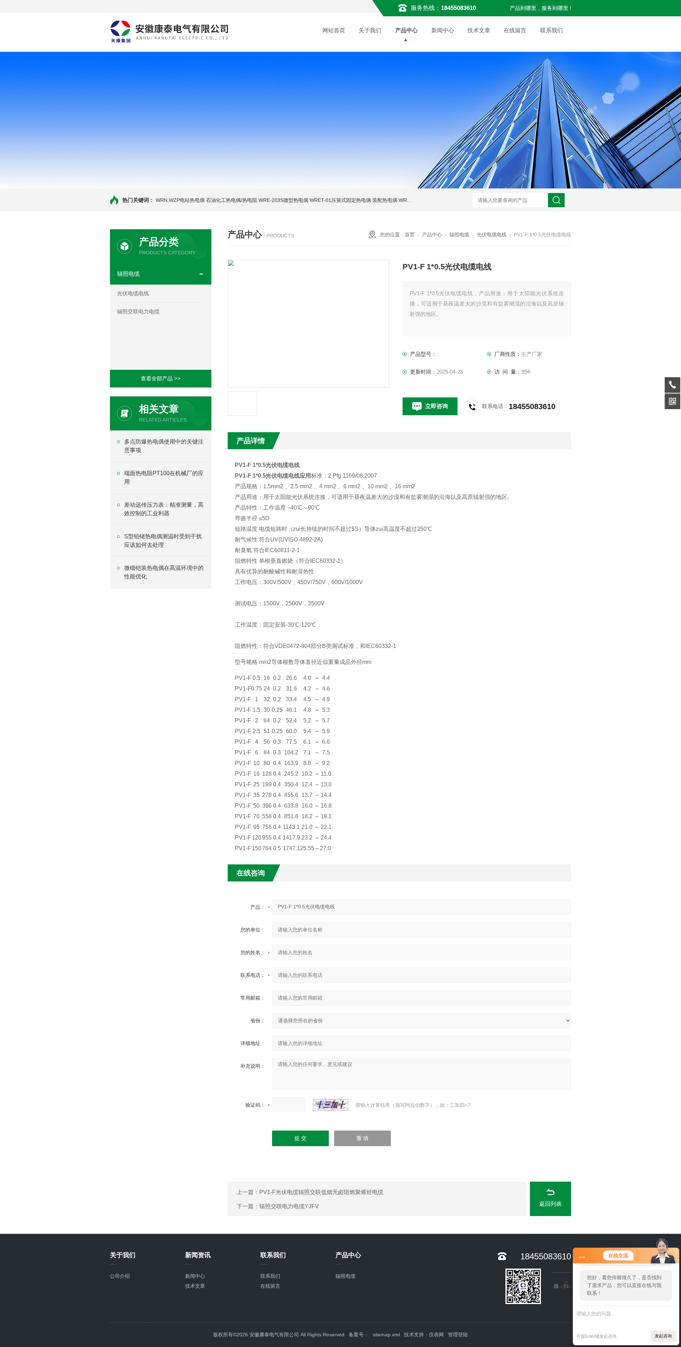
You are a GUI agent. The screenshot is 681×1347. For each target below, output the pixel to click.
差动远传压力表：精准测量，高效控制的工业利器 (164, 509)
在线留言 (515, 30)
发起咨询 (663, 1336)
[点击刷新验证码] (330, 1105)
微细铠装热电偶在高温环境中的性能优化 (164, 572)
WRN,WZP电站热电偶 (180, 200)
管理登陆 (458, 1334)
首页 (410, 234)
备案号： (359, 1334)
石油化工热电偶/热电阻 (231, 200)
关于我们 (370, 30)
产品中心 (406, 30)
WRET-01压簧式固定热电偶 (340, 200)
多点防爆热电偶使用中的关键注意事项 (164, 446)
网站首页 (333, 30)
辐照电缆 (128, 274)
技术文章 (478, 30)
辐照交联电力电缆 (138, 311)
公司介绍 (120, 1276)
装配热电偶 (384, 200)
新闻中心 (442, 30)
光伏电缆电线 (133, 293)
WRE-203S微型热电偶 (283, 200)
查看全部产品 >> (161, 378)
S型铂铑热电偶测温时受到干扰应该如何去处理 (163, 540)
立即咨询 (436, 406)
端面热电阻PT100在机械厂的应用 (164, 477)
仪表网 (436, 1334)
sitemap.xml (386, 1334)
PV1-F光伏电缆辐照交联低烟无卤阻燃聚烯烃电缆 (321, 1192)
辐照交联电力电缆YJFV (289, 1206)
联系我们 (551, 30)
